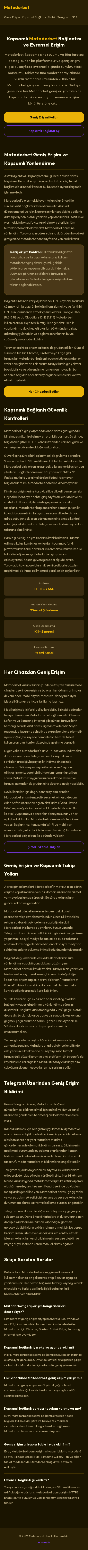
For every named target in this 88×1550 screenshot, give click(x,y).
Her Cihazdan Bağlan (44, 391)
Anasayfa (44, 1542)
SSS (74, 17)
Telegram (63, 17)
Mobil (51, 17)
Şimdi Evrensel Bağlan (44, 847)
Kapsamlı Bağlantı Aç (44, 131)
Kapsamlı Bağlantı (34, 17)
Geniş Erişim (12, 17)
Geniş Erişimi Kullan (44, 117)
